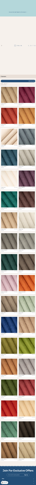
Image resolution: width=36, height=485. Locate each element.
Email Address (21, 244)
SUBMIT (26, 249)
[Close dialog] (34, 232)
